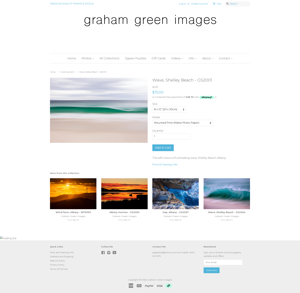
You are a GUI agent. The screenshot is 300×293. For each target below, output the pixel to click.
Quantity (157, 130)
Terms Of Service (59, 269)
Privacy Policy (57, 264)
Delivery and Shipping (61, 256)
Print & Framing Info (165, 164)
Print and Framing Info (62, 252)
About (207, 58)
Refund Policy (57, 260)
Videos (176, 58)
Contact (225, 58)
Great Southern (67, 72)
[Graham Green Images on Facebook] (103, 253)
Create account (199, 3)
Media (156, 117)
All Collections (109, 58)
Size (154, 103)
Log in (182, 3)
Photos (87, 58)
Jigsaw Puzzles (135, 58)
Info (192, 58)
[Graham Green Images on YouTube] (114, 253)
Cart (219, 3)
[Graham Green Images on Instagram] (108, 253)
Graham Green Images (160, 279)
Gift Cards (159, 58)
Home (72, 58)
